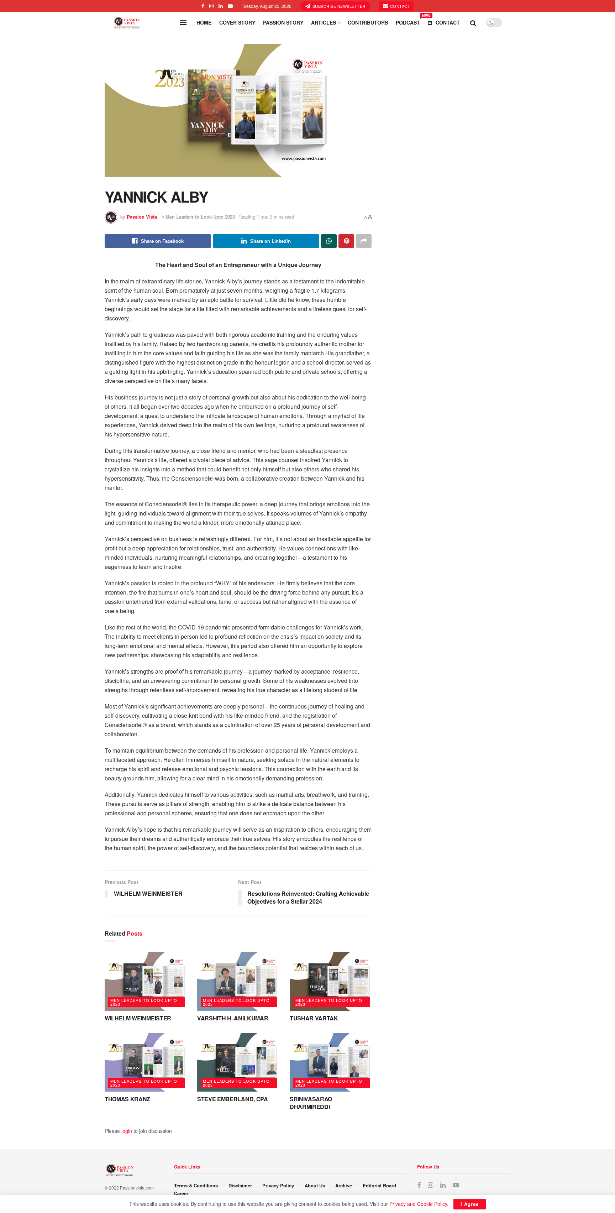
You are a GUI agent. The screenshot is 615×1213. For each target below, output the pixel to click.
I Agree (470, 1204)
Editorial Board (379, 1185)
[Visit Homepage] (140, 22)
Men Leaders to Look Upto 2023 (200, 216)
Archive (343, 1185)
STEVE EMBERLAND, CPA (232, 1099)
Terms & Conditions (196, 1185)
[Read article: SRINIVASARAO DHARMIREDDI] (331, 1062)
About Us (315, 1185)
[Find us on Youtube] (230, 6)
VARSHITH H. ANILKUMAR (232, 1018)
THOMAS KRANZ (127, 1099)
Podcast (408, 21)
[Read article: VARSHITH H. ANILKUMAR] (238, 981)
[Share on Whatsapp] (329, 241)
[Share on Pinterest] (346, 241)
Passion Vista (142, 216)
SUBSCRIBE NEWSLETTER (338, 6)
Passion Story (283, 22)
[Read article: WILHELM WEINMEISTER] (145, 981)
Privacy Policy (278, 1185)
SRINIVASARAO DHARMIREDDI (311, 1103)
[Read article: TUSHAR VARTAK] (331, 981)
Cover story (237, 22)
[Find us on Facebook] (202, 6)
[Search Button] (473, 22)
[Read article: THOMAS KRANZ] (145, 1062)
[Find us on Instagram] (211, 6)
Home (203, 22)
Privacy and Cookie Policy (418, 1203)
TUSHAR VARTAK (314, 1018)
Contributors (368, 22)
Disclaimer (240, 1185)
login (126, 1130)
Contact (399, 6)
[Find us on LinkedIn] (221, 6)
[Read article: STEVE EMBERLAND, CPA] (238, 1062)
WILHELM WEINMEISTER (138, 1018)
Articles (323, 22)
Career (181, 1193)
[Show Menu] (183, 22)
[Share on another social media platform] (364, 241)
